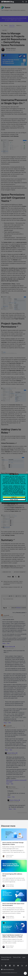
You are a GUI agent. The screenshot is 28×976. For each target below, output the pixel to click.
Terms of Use (20, 490)
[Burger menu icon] (26, 1)
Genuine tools (5, 959)
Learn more (23, 483)
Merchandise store (8, 969)
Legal (23, 957)
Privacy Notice (8, 490)
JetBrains (12, 972)
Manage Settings (14, 499)
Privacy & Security (6, 957)
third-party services (17, 492)
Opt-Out (23, 494)
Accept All (14, 497)
